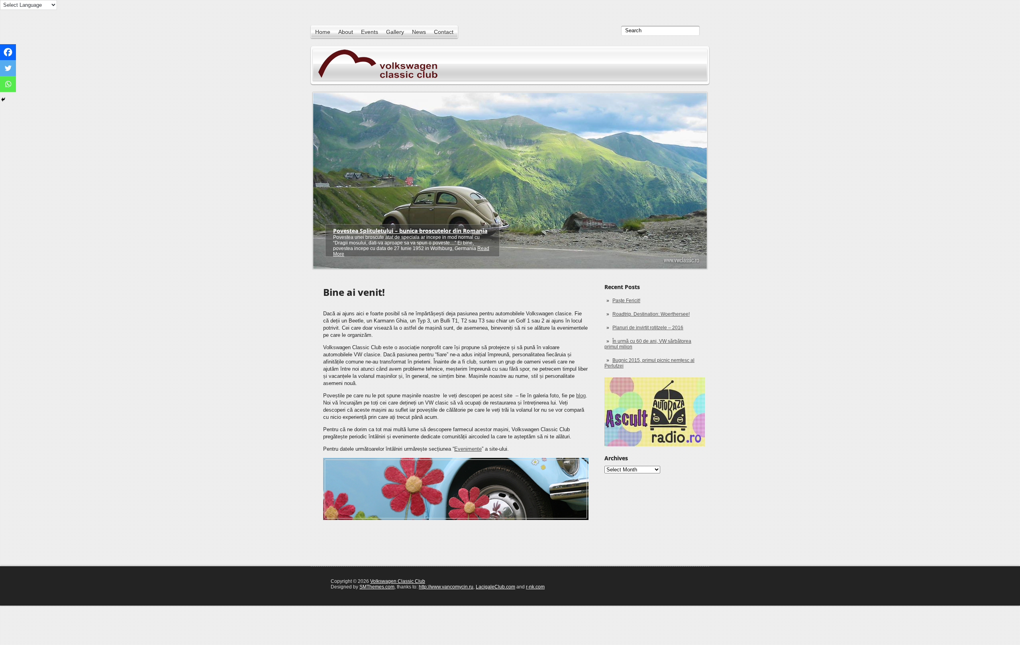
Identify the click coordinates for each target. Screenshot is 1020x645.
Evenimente (468, 449)
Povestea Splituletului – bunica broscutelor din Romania (410, 231)
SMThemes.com (376, 587)
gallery (395, 32)
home (322, 32)
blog (581, 396)
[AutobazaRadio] (654, 411)
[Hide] (3, 99)
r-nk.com (535, 587)
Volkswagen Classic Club (397, 581)
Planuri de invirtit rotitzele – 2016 (647, 327)
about (345, 32)
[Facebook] (8, 52)
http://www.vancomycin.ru (446, 587)
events (369, 32)
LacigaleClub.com (495, 587)
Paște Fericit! (626, 300)
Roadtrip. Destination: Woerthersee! (651, 314)
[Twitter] (8, 68)
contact (443, 32)
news (419, 32)
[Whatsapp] (8, 84)
